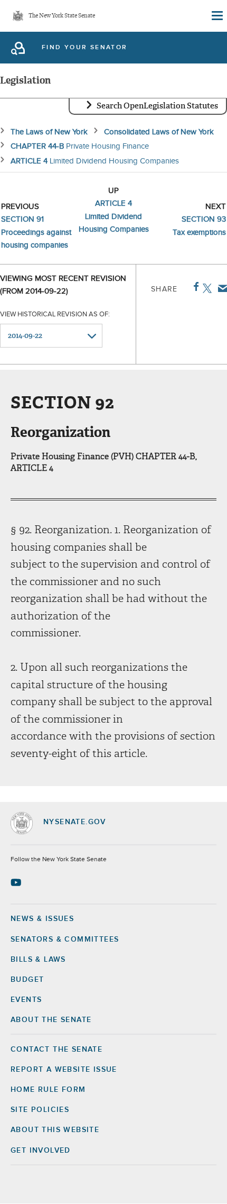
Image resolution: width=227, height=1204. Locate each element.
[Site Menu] (216, 16)
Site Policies (40, 1110)
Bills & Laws (38, 959)
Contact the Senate (56, 1049)
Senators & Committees (65, 939)
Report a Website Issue (64, 1069)
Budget (27, 979)
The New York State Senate (62, 16)
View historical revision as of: (55, 314)
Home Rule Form (48, 1089)
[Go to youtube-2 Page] (17, 882)
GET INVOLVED (41, 1150)
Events (26, 1000)
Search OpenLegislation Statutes (157, 106)
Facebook (194, 286)
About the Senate (51, 1020)
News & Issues (42, 919)
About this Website (55, 1130)
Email (220, 288)
